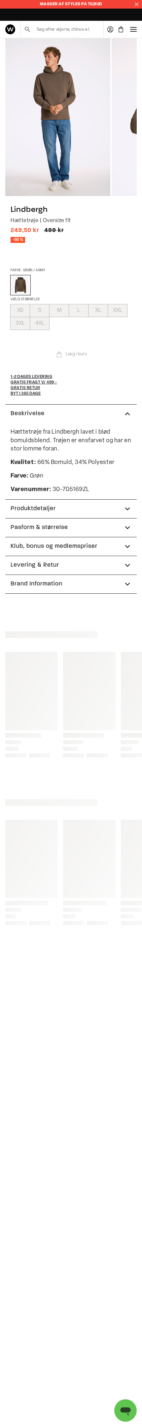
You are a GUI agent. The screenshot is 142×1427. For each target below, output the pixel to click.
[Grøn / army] (20, 285)
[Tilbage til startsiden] (10, 29)
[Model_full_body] (57, 117)
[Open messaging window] (125, 1410)
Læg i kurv (76, 354)
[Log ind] (110, 29)
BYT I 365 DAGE (19, 15)
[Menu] (133, 29)
